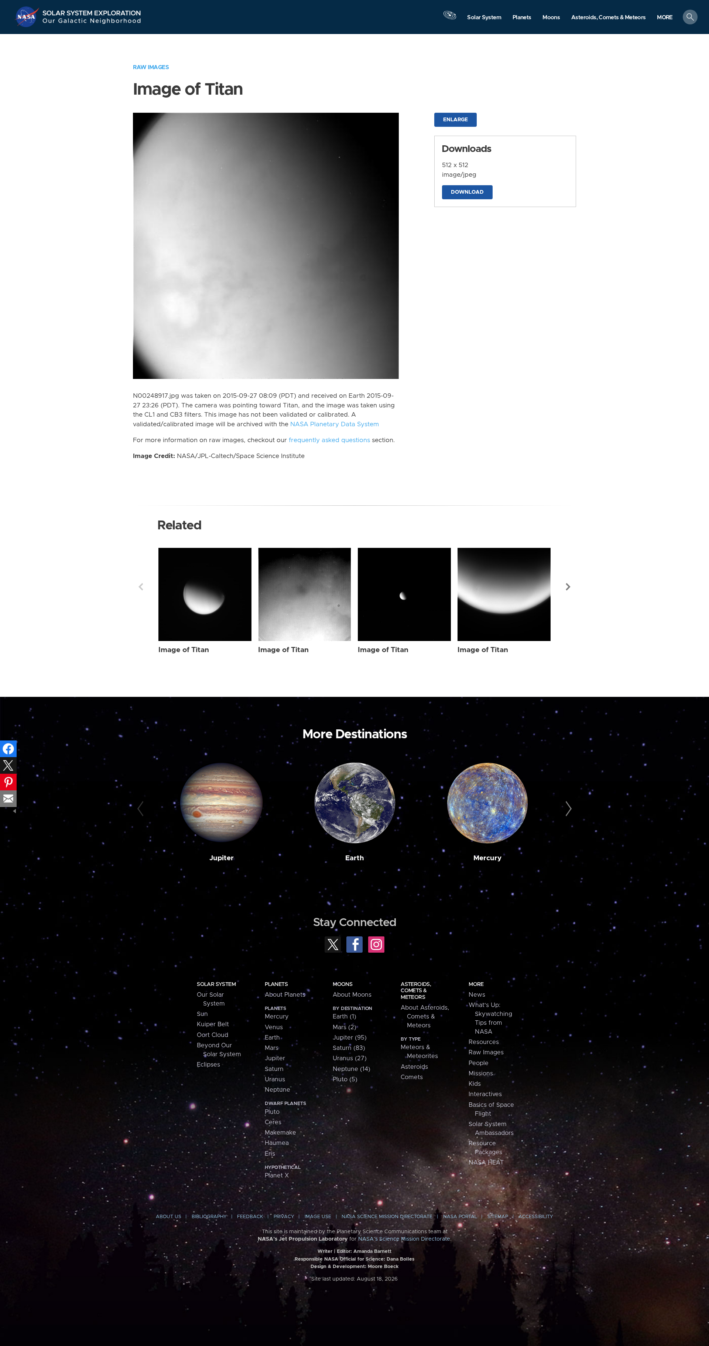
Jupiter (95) (350, 1038)
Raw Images (151, 67)
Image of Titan (183, 650)
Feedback (250, 1216)
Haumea (277, 1143)
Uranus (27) (350, 1058)
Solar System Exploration (92, 11)
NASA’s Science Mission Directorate (404, 1239)
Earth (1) (344, 1017)
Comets (412, 1077)
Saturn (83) (349, 1048)
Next (568, 586)
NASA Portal (460, 1216)
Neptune (277, 1090)
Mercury (487, 858)
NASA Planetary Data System (334, 424)
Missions (481, 1074)
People (479, 1063)
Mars (271, 1048)
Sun (202, 1014)
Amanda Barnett (372, 1251)
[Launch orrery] (449, 19)
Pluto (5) (345, 1079)
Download (467, 192)
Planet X (277, 1176)
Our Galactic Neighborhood (92, 22)
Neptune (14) (351, 1069)
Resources (484, 1042)
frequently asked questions (329, 440)
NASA (28, 16)
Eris (270, 1154)
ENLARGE (455, 119)
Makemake (280, 1133)
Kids (475, 1084)
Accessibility (535, 1216)
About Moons (352, 995)
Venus (274, 1027)
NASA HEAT (486, 1163)
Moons (342, 984)
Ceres (273, 1122)
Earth (354, 858)
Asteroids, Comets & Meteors (416, 990)
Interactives (485, 1094)
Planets (276, 984)
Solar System (216, 984)
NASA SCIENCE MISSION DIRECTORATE (387, 1216)
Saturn (274, 1069)
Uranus (275, 1079)
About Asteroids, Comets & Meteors (425, 1016)
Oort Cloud (212, 1035)
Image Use (318, 1216)
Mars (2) (344, 1027)
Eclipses (208, 1065)
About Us (168, 1216)
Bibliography (209, 1216)
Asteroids (414, 1067)
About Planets (285, 995)
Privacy (284, 1216)
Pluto (272, 1112)
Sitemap (497, 1216)
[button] (664, 17)
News (477, 995)
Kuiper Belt (213, 1024)
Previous (140, 586)
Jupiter (221, 858)
